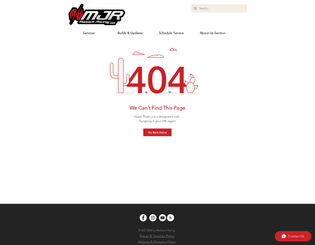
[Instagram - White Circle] (152, 217)
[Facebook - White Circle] (143, 217)
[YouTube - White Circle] (162, 217)
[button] (212, 33)
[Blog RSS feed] (170, 218)
